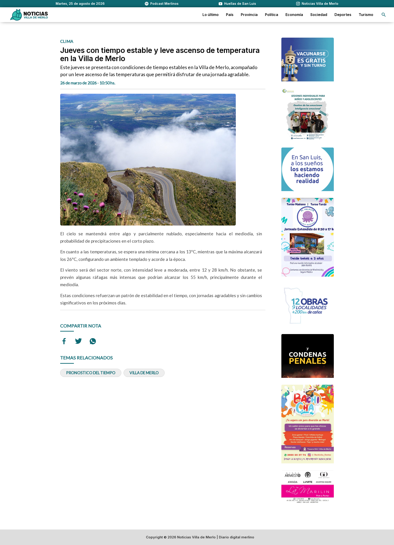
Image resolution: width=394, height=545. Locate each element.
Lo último (210, 14)
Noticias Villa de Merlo (320, 3)
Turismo (366, 14)
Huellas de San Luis (240, 3)
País (229, 14)
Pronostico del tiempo (90, 372)
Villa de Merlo (144, 372)
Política (271, 14)
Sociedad (318, 14)
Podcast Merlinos (164, 3)
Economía (294, 14)
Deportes (342, 14)
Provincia (249, 14)
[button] (383, 15)
